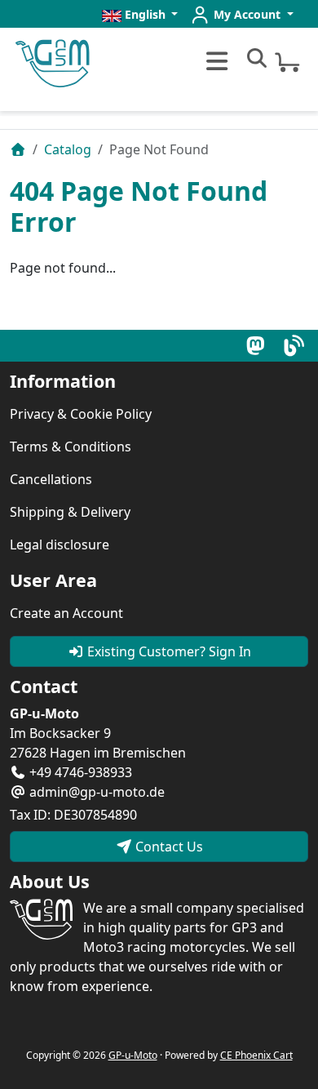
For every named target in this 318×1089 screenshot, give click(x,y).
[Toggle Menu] (214, 61)
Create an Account (66, 613)
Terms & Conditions (70, 447)
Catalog (67, 149)
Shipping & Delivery (70, 512)
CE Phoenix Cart (256, 1055)
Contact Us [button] (167, 847)
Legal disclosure (59, 544)
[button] (140, 14)
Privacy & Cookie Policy (81, 414)
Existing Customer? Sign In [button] (167, 651)
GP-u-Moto (132, 1055)
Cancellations (51, 479)
